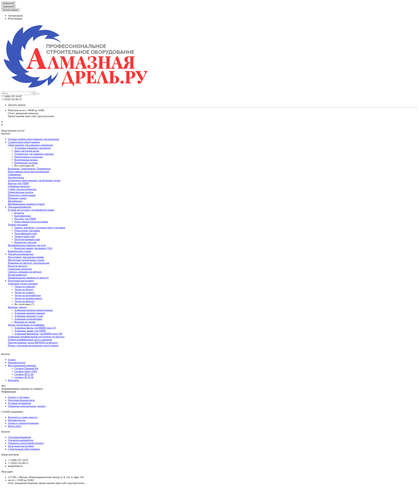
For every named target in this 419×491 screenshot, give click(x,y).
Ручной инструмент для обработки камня (31, 209)
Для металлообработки (20, 254)
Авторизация (15, 15)
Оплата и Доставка (18, 397)
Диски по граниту (24, 292)
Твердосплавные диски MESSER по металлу (33, 342)
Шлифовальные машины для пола (27, 245)
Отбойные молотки (19, 186)
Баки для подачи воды (26, 151)
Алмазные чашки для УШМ (30, 330)
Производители (16, 362)
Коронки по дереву (25, 322)
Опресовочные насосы (20, 192)
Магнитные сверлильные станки (26, 260)
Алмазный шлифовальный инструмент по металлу (36, 336)
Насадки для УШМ (25, 218)
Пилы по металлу (17, 265)
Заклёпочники (16, 177)
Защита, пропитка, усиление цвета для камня (39, 227)
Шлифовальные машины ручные (26, 204)
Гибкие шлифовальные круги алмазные (30, 339)
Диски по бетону (23, 289)
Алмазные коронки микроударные (33, 310)
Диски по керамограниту (28, 298)
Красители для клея (25, 242)
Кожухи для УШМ (18, 183)
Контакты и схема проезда (22, 417)
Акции (12, 359)
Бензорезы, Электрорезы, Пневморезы (29, 168)
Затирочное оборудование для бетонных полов (34, 180)
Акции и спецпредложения (23, 423)
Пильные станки (17, 198)
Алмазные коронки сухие (28, 316)
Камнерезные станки (19, 251)
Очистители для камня (27, 230)
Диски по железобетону (27, 295)
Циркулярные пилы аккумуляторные (28, 171)
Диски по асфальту (25, 286)
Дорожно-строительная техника (26, 443)
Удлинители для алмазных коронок (34, 153)
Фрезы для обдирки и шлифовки (26, 324)
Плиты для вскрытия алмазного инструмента (33, 345)
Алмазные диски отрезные (23, 283)
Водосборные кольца (26, 159)
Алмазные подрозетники (28, 319)
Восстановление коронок (22, 365)
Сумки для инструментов (22, 189)
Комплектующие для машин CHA (33, 248)
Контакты (13, 380)
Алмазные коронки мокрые (29, 313)
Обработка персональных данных (27, 406)
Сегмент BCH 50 (23, 377)
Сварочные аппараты (20, 268)
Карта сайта (14, 426)
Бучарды (19, 212)
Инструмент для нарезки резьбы (26, 257)
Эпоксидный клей (24, 236)
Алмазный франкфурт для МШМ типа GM (38, 333)
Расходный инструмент (21, 280)
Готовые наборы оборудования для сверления (33, 139)
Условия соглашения (19, 403)
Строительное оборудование (24, 142)
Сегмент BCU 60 (23, 374)
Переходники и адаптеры (28, 156)
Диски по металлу (24, 301)
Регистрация (15, 18)
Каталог (5, 431)
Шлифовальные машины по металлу (28, 277)
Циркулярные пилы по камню (31, 221)
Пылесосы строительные (22, 195)
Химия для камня (17, 224)
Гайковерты (14, 174)
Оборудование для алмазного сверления (30, 145)
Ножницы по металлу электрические (28, 263)
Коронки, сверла (17, 307)
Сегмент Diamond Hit (26, 368)
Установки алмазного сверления (32, 148)
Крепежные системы (26, 162)
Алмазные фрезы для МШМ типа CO (35, 327)
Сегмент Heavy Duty (25, 371)
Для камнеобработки (19, 207)
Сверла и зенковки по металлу (25, 271)
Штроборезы (15, 201)
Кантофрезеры (22, 215)
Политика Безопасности (21, 400)
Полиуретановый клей (27, 239)
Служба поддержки (12, 411)
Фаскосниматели (17, 274)
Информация (8, 391)
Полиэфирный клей (25, 233)
